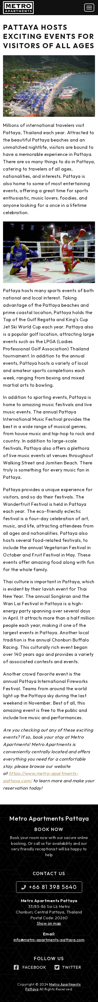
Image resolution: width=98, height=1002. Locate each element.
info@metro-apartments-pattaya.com (49, 939)
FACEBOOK (34, 967)
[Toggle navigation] (89, 8)
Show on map (49, 923)
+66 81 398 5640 (53, 886)
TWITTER (71, 967)
